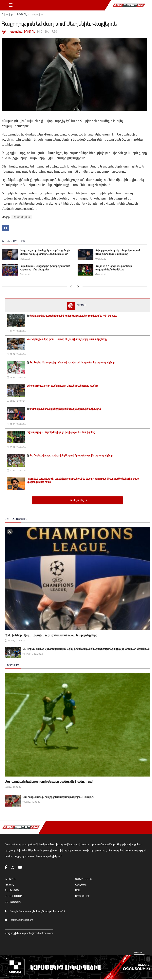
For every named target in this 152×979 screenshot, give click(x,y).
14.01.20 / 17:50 (47, 31)
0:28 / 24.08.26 (14, 787)
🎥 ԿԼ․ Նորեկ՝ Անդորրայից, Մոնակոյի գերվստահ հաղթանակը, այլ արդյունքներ (70, 362)
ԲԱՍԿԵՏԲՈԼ (12, 890)
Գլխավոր (7, 14)
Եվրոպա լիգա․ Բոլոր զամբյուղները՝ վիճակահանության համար (62, 385)
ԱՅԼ (77, 890)
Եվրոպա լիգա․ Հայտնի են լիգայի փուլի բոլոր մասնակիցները (61, 432)
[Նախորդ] (71, 286)
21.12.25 (101, 259)
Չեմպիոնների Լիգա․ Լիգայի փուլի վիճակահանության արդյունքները (51, 635)
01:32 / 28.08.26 (17, 377)
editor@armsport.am (22, 920)
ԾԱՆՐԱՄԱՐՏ (83, 878)
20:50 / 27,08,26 (16, 640)
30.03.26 (26, 259)
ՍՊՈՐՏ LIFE (82, 896)
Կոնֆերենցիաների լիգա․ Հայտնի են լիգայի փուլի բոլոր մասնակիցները (67, 339)
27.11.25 (26, 274)
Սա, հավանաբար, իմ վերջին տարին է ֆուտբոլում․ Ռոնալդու (58, 796)
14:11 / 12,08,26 (34, 653)
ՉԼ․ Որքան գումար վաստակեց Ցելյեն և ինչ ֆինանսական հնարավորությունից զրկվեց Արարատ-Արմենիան (86, 648)
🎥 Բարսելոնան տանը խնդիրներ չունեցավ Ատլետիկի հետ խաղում (64, 409)
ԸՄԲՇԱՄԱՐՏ (13, 901)
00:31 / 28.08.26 (17, 447)
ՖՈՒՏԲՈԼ (22, 14)
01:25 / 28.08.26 (17, 401)
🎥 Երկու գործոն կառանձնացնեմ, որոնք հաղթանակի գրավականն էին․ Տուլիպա (72, 315)
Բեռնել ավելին (77, 500)
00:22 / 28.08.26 (17, 470)
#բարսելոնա (21, 217)
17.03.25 (101, 274)
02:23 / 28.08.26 (17, 331)
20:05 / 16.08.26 (32, 802)
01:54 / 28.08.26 (17, 354)
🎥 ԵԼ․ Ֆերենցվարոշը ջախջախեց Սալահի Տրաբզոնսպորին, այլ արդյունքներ (69, 455)
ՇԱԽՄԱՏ (81, 884)
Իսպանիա (36, 14)
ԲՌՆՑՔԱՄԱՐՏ (14, 896)
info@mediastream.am (40, 933)
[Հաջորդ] (78, 286)
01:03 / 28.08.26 (17, 424)
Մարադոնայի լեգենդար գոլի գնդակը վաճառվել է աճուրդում (48, 781)
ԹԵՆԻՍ (9, 884)
